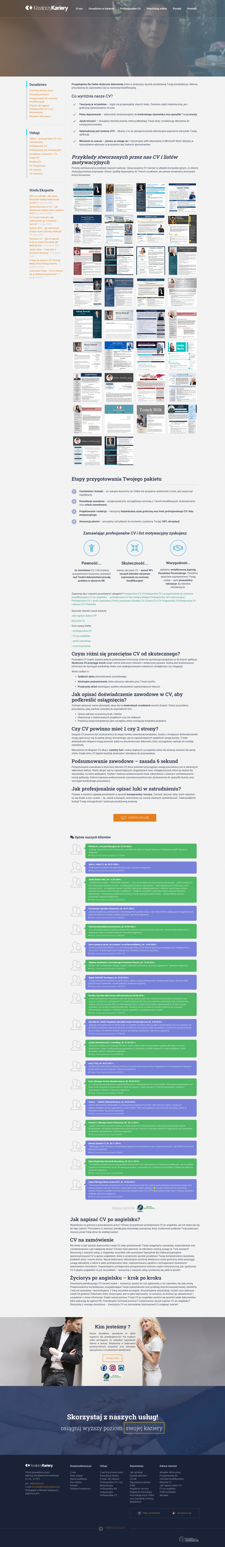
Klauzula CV (78, 620)
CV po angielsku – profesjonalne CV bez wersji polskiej (118, 597)
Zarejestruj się (183, 1513)
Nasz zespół (76, 1475)
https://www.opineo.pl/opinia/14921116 (107, 953)
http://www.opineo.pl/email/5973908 (106, 1173)
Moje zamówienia (150, 1513)
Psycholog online (157, 8)
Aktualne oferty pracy (170, 1472)
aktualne (164, 1495)
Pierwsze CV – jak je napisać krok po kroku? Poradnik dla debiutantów (44, 242)
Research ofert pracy (40, 116)
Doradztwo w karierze (101, 8)
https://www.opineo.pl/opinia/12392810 (107, 968)
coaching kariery (82, 646)
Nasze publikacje (78, 1479)
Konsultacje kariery (39, 94)
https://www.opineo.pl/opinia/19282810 (107, 917)
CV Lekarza (35, 169)
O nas (79, 8)
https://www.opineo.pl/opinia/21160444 (107, 855)
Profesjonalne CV (130, 8)
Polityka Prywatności (80, 1488)
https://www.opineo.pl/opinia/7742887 (107, 1093)
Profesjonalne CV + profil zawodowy (91, 600)
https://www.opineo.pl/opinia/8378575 (107, 1072)
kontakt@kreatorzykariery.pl (46, 1486)
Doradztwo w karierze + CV (43, 154)
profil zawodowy (82, 641)
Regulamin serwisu (139, 1488)
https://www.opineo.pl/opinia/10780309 (107, 1034)
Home (87, 47)
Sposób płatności (138, 1475)
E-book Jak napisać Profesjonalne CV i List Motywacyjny (41, 109)
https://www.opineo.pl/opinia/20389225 (107, 900)
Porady (177, 8)
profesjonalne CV (82, 630)
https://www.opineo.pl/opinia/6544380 (107, 1114)
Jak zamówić (136, 1472)
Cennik (133, 1479)
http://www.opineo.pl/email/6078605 (106, 1152)
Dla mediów (76, 1482)
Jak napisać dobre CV (83, 615)
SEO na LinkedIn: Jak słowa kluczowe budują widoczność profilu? (44, 199)
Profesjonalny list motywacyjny (167, 597)
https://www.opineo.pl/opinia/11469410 (107, 986)
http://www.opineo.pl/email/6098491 (106, 1134)
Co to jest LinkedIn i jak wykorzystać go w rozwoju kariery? (42, 220)
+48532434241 (36, 1483)
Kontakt (192, 8)
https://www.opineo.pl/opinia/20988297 (107, 870)
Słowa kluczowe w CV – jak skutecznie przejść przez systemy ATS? (46, 210)
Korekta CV (138, 600)
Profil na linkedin (168, 1492)
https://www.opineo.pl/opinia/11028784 (107, 1013)
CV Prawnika (89, 604)
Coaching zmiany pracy (41, 90)
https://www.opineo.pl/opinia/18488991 (107, 935)
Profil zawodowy (121, 600)
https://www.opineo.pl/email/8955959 (107, 1054)
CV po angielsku (81, 636)
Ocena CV (151, 600)
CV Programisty (166, 600)
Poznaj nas (112, 1358)
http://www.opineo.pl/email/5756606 (106, 1197)
